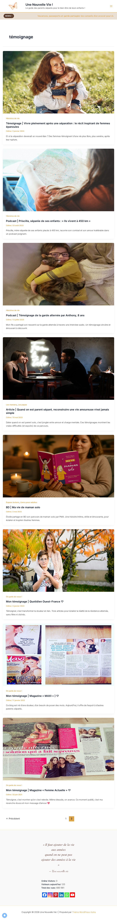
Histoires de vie (13, 118)
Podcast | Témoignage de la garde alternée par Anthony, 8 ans (45, 315)
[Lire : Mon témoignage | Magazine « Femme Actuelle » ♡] (58, 749)
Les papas (22, 405)
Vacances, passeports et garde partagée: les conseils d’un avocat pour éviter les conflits (49, 16)
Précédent (13, 818)
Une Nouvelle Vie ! (39, 4)
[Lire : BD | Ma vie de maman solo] (58, 466)
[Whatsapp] (66, 894)
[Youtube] (72, 894)
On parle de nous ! (14, 597)
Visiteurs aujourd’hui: (51, 884)
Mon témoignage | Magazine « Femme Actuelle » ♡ (38, 790)
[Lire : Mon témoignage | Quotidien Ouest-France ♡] (58, 560)
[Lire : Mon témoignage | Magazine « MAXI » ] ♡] (58, 654)
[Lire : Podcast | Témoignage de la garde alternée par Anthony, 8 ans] (58, 274)
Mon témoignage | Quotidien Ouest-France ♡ (35, 601)
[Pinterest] (55, 894)
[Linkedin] (61, 894)
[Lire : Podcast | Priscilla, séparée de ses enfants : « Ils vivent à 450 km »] (58, 179)
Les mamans (11, 405)
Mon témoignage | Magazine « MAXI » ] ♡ (32, 695)
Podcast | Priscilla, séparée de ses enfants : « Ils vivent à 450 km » (48, 220)
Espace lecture (12, 502)
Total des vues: (48, 888)
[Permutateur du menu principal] (111, 6)
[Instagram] (50, 894)
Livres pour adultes (28, 502)
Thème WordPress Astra (84, 912)
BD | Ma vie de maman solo (23, 507)
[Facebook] (44, 894)
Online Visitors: (48, 881)
